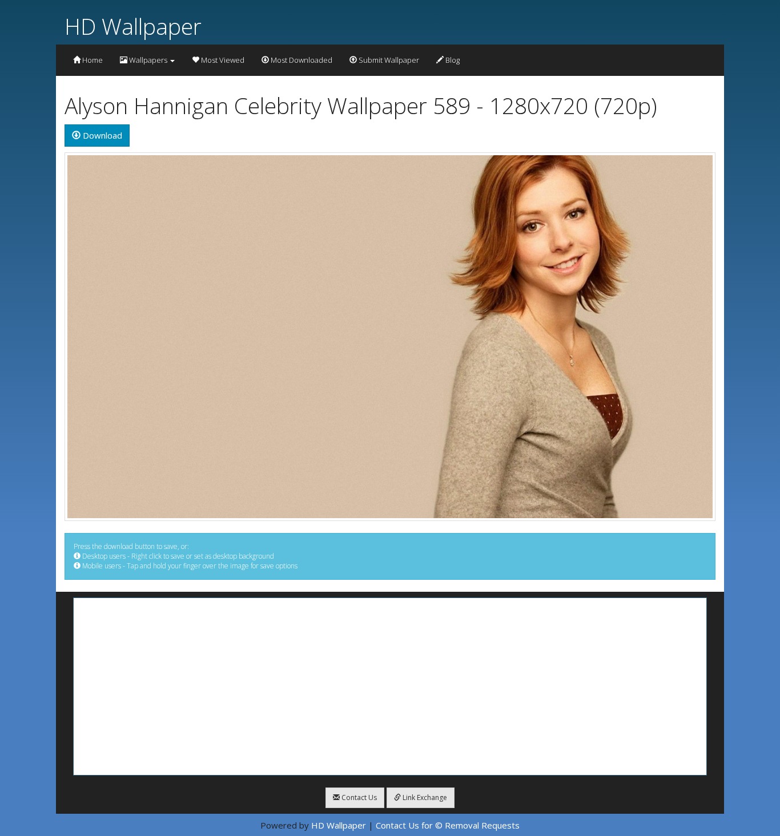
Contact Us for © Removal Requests (448, 825)
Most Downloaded (300, 60)
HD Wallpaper (133, 26)
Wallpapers (148, 60)
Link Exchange (424, 797)
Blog (452, 60)
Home (92, 60)
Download (101, 135)
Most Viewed (221, 60)
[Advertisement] (390, 686)
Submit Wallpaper (388, 60)
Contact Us (358, 797)
